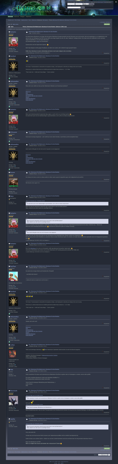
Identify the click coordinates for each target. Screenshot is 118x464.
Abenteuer (33, 248)
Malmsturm (28, 91)
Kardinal (13, 56)
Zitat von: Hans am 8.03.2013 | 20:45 (34, 423)
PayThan (13, 266)
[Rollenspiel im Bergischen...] (9, 78)
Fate (27, 93)
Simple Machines (64, 461)
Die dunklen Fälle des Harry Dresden (34, 95)
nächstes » (108, 22)
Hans (12, 196)
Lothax (12, 345)
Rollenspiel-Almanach (30, 98)
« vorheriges (102, 22)
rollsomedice (14, 81)
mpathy (12, 419)
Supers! (27, 97)
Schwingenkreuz (29, 94)
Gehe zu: (96, 454)
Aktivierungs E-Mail (101, 2)
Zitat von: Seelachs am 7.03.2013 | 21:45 (35, 200)
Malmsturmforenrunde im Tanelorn (49, 355)
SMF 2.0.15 (51, 461)
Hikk (11, 369)
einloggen (80, 2)
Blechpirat (45, 20)
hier (38, 41)
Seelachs (13, 32)
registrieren (87, 2)
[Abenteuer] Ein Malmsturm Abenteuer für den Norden (43, 31)
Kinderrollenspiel (29, 99)
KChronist (13, 132)
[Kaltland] (9, 141)
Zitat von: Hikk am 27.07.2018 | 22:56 (34, 395)
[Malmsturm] (9, 107)
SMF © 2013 (57, 461)
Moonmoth (13, 390)
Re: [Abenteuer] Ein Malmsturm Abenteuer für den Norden (44, 56)
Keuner (12, 172)
